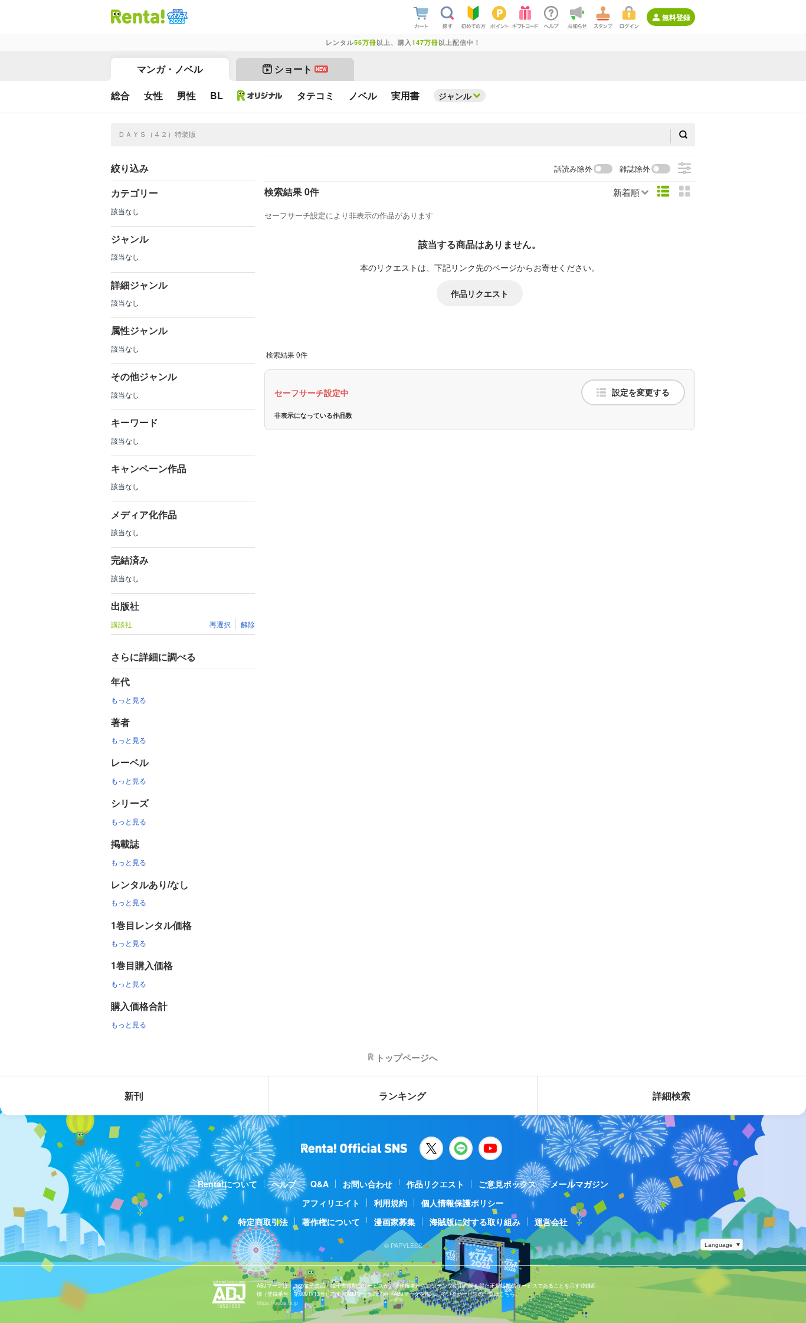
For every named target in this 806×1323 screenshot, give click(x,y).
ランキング (402, 1095)
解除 (248, 624)
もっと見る (128, 700)
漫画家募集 (394, 1221)
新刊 (133, 1095)
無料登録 (676, 17)
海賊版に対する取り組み (475, 1221)
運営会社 (551, 1221)
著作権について (331, 1221)
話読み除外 (573, 169)
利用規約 (390, 1203)
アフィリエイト (331, 1203)
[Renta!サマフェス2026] (176, 16)
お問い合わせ (367, 1184)
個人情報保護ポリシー (462, 1203)
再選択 (220, 624)
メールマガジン (579, 1184)
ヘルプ (283, 1184)
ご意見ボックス (507, 1184)
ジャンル (454, 95)
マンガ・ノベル (170, 69)
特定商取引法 (263, 1221)
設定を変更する (641, 392)
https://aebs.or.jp (277, 1302)
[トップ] (138, 16)
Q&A (319, 1184)
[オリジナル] (260, 95)
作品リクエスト (480, 293)
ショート (300, 69)
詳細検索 (671, 1095)
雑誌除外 (635, 169)
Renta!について (227, 1184)
